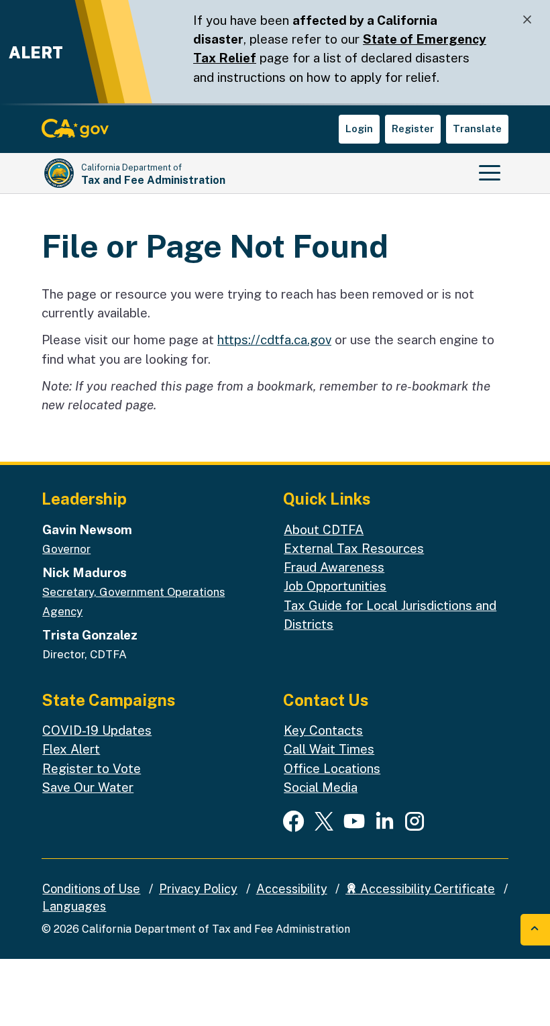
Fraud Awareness (334, 567)
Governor (66, 549)
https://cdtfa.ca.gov (274, 339)
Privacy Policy (198, 889)
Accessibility (291, 889)
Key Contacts (323, 730)
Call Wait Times (329, 748)
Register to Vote (91, 768)
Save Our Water (87, 787)
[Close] (527, 20)
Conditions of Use (91, 889)
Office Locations (332, 768)
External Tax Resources (354, 548)
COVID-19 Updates (97, 730)
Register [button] (413, 128)
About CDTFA (324, 529)
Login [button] (359, 128)
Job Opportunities (335, 585)
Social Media (321, 787)
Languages (74, 906)
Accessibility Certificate (426, 889)
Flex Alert (71, 748)
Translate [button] (477, 128)
